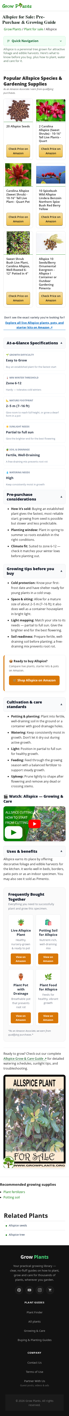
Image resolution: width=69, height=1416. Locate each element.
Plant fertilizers (14, 1192)
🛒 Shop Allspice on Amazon (34, 680)
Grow (34, 1257)
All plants (34, 1321)
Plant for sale (33, 29)
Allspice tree (17, 1234)
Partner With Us (34, 1383)
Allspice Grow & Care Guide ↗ (25, 1058)
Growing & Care (34, 1331)
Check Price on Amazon (18, 151)
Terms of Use (34, 1372)
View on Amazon (21, 958)
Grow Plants (12, 29)
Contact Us (34, 1362)
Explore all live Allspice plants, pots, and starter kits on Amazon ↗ (34, 325)
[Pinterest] (19, 1290)
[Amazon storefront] (50, 1290)
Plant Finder (35, 1312)
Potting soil (11, 1197)
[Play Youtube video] (34, 823)
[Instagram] (40, 1290)
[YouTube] (29, 1290)
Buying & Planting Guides (35, 1340)
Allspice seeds (18, 1225)
